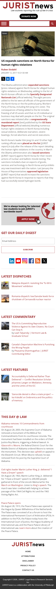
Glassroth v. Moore (10, 445)
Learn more (25, 528)
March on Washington (12, 485)
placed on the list (31, 143)
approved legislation (37, 171)
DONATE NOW (28, 16)
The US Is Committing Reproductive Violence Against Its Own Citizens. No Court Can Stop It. (33, 326)
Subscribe (28, 249)
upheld (38, 451)
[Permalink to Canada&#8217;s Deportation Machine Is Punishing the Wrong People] (5, 347)
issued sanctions (41, 152)
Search (52, 23)
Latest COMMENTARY (18, 316)
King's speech (39, 485)
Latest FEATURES (14, 369)
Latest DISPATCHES (16, 276)
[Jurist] (28, 7)
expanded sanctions (38, 85)
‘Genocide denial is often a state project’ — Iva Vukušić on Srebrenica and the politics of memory (33, 397)
